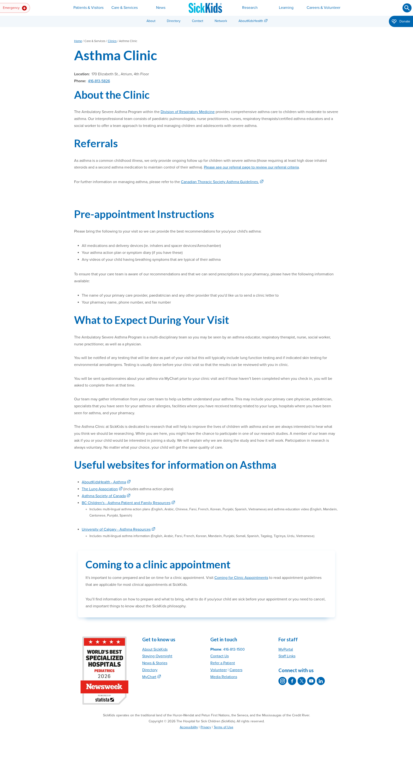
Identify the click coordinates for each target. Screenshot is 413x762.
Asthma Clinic (115, 55)
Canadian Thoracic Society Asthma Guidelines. (220, 182)
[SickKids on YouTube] (311, 681)
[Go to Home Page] (205, 8)
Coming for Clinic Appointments (241, 577)
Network (221, 21)
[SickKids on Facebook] (292, 681)
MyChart (149, 677)
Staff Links (286, 656)
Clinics (112, 41)
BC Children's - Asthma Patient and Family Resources (126, 503)
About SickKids (155, 649)
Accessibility (189, 727)
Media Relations (223, 677)
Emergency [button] (12, 8)
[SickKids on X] (302, 681)
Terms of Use (223, 727)
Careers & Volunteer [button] (323, 7)
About (151, 21)
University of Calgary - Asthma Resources (116, 529)
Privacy (206, 727)
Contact (197, 21)
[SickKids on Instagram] (282, 681)
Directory (173, 21)
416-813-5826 (99, 81)
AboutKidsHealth (251, 21)
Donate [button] (404, 21)
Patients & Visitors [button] (88, 7)
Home (78, 41)
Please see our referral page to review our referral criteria (251, 167)
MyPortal (285, 649)
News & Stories (154, 663)
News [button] (160, 7)
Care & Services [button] (124, 7)
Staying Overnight (157, 656)
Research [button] (250, 7)
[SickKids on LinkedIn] (321, 681)
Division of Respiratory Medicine (188, 111)
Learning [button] (286, 7)
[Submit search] (407, 8)
